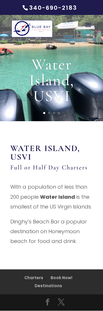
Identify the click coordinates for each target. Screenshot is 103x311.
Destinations (48, 286)
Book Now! (61, 278)
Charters (33, 278)
